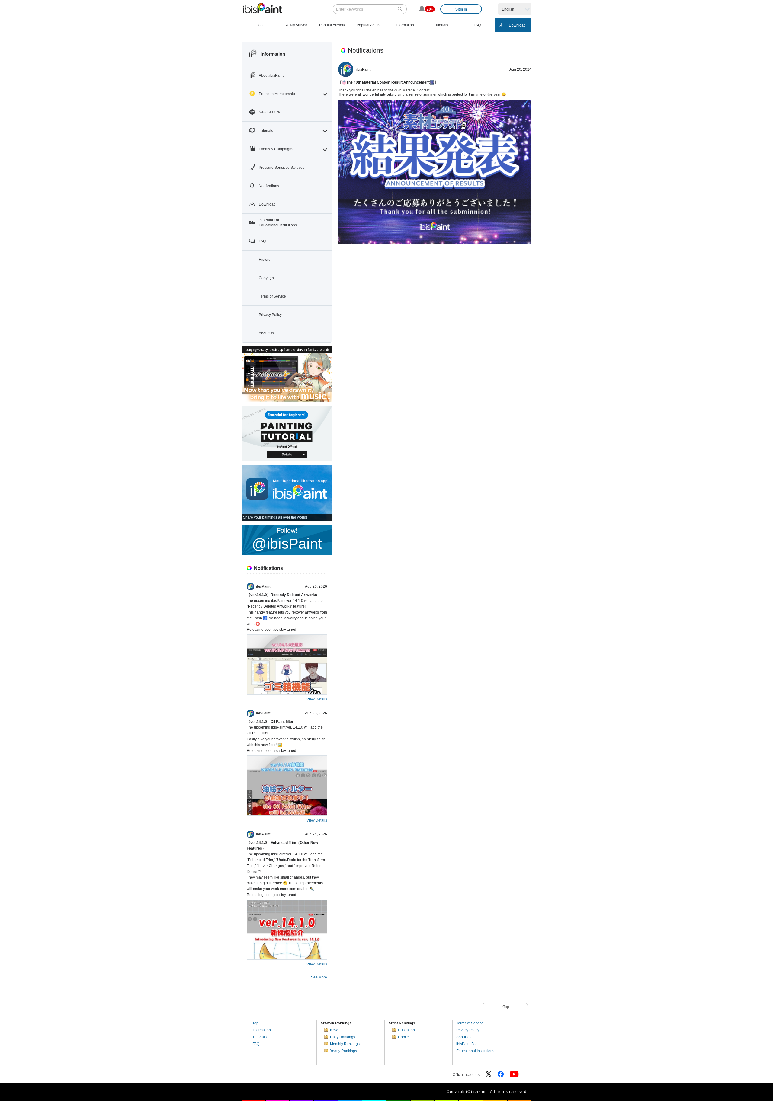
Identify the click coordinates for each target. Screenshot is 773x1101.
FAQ (255, 1044)
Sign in (461, 9)
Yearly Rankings (343, 1051)
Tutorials (259, 1037)
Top (255, 1023)
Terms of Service (469, 1023)
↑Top (505, 1007)
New (334, 1030)
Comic (403, 1037)
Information (261, 1030)
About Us (463, 1037)
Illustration (406, 1030)
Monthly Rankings (345, 1044)
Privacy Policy (467, 1030)
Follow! (287, 539)
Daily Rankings (342, 1037)
